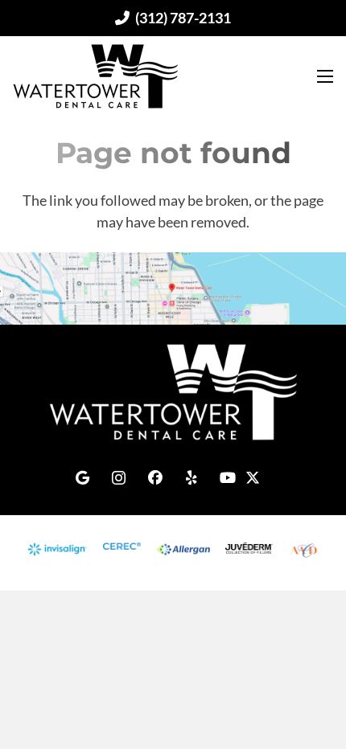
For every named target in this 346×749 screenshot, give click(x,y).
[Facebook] (155, 478)
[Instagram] (119, 478)
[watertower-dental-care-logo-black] (95, 76)
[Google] (82, 478)
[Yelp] (191, 478)
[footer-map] (173, 288)
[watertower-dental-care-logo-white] (173, 392)
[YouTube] (227, 478)
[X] (263, 472)
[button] (322, 76)
